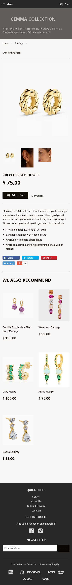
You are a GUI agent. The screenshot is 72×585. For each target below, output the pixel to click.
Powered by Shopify (49, 564)
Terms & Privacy (36, 505)
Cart (66, 4)
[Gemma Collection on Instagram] (40, 531)
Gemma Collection (33, 19)
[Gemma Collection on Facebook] (31, 531)
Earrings (19, 43)
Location (36, 510)
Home (5, 43)
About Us (36, 501)
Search (36, 496)
